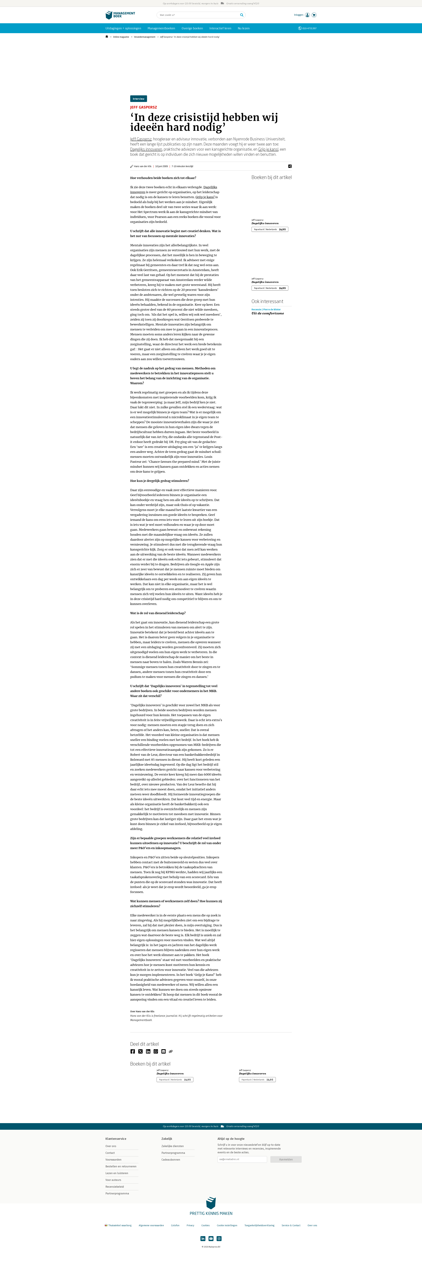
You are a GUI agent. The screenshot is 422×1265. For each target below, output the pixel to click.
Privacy (190, 1225)
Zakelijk (167, 1139)
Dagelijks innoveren (146, 149)
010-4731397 (309, 28)
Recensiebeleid (115, 1186)
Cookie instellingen (227, 1225)
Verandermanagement (144, 37)
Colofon (175, 1225)
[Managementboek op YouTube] (211, 1238)
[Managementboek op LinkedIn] (202, 1238)
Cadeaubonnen (171, 1159)
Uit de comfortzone (268, 313)
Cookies (205, 1225)
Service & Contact (291, 1225)
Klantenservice (116, 1139)
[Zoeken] (242, 15)
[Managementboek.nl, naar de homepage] (120, 18)
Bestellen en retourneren (121, 1166)
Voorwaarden (113, 1159)
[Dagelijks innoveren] (263, 198)
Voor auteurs (113, 1180)
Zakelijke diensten (173, 1146)
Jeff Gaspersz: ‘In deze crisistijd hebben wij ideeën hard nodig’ (190, 37)
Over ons (111, 1146)
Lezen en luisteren (117, 1173)
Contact (110, 1152)
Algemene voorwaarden (151, 1225)
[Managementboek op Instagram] (219, 1238)
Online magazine (121, 37)
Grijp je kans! (268, 149)
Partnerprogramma (117, 1193)
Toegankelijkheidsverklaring (259, 1225)
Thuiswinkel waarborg (120, 1225)
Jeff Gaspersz (141, 138)
